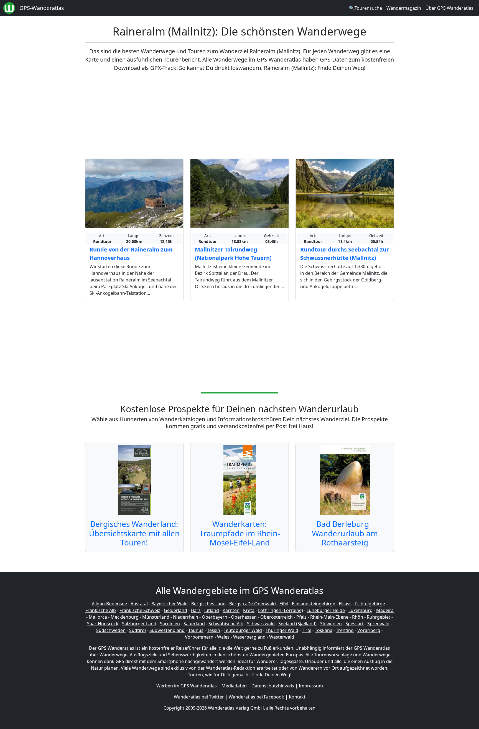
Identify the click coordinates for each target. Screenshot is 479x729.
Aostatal (139, 604)
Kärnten (231, 610)
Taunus (195, 630)
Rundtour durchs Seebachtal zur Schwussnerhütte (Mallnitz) (344, 253)
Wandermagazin (403, 8)
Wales (223, 637)
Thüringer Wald (282, 630)
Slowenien (331, 624)
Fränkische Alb (100, 610)
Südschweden (111, 630)
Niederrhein (185, 617)
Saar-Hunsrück (102, 624)
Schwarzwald (261, 624)
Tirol (306, 630)
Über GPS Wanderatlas (449, 8)
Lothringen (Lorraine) (280, 610)
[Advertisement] (239, 115)
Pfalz (301, 617)
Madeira (385, 610)
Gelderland (175, 610)
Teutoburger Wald (243, 630)
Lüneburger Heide (326, 610)
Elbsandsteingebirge (313, 604)
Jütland (211, 610)
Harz (196, 610)
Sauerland (194, 624)
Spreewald (378, 624)
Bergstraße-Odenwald (252, 604)
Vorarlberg (368, 630)
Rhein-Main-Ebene (329, 617)
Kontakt (297, 697)
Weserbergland (249, 637)
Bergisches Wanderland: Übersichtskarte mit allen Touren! (134, 533)
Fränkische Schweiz (139, 610)
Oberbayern (214, 617)
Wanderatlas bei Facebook (256, 697)
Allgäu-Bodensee (109, 604)
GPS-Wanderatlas (41, 8)
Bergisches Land (208, 604)
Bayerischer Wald (169, 604)
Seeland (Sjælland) (297, 624)
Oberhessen (244, 617)
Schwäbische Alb (225, 624)
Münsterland (155, 617)
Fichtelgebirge (370, 604)
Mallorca (98, 617)
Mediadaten (234, 686)
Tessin (213, 630)
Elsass (345, 604)
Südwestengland (167, 630)
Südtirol (137, 630)
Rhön (357, 617)
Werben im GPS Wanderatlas (186, 686)
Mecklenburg (125, 617)
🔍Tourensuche (365, 8)
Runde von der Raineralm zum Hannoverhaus (131, 253)
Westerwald (281, 637)
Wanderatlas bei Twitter (199, 697)
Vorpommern (199, 637)
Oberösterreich (276, 617)
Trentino (345, 630)
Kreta (248, 610)
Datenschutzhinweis (272, 686)
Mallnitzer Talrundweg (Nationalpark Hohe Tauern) (233, 253)
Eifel (283, 604)
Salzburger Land (139, 624)
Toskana (323, 630)
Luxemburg (360, 610)
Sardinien (170, 624)
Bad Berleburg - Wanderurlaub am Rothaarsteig (345, 533)
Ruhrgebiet (378, 617)
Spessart (354, 624)
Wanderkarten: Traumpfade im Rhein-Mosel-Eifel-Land (239, 533)
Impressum (311, 686)
